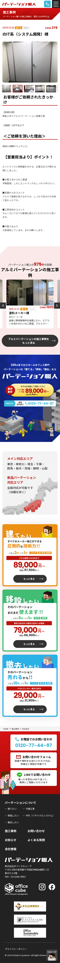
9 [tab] (46, 330)
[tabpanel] (30, 304)
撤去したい (13, 822)
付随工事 (30, 808)
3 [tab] (18, 330)
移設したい (13, 815)
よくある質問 (36, 840)
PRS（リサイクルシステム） (40, 815)
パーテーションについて (20, 802)
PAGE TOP (52, 952)
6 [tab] (32, 330)
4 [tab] (22, 330)
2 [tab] (13, 330)
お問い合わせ (36, 831)
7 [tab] (37, 330)
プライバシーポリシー (16, 949)
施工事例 (15, 729)
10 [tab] (51, 330)
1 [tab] (8, 330)
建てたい (12, 808)
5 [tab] (27, 330)
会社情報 (10, 849)
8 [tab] (42, 330)
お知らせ (10, 840)
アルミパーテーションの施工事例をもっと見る (28, 341)
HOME (5, 729)
